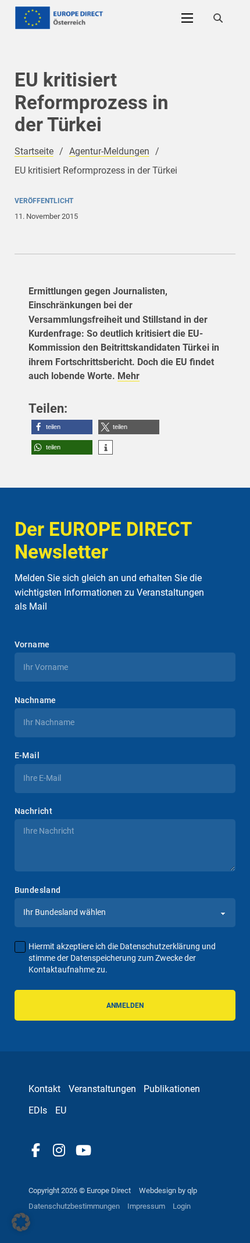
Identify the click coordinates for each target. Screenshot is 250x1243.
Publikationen (172, 1088)
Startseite (34, 151)
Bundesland (38, 890)
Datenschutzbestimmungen (74, 1206)
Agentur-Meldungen (109, 151)
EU (60, 1110)
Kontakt (44, 1088)
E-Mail (27, 755)
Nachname (35, 700)
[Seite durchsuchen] (218, 18)
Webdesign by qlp (168, 1190)
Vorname (32, 644)
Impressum (146, 1206)
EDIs (37, 1110)
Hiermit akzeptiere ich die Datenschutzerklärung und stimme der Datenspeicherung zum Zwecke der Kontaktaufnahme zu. (122, 958)
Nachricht (34, 811)
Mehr (128, 375)
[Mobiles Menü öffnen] (187, 18)
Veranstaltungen (102, 1088)
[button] (61, 427)
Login (182, 1206)
